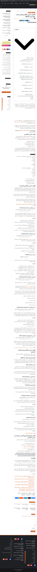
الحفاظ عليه (33, 107)
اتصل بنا (16, 0)
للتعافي (26, 444)
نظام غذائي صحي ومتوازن (27, 446)
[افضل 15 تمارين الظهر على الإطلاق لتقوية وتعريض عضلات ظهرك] (24, 505)
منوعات (9, 99)
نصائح (9, 98)
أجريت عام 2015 (28, 286)
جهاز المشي (26, 386)
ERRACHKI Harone (32, 18)
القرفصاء (21, 312)
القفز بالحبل (33, 213)
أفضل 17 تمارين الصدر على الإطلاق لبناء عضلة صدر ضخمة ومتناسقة (24, 156)
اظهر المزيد (6, 35)
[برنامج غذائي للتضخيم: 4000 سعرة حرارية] (17, 505)
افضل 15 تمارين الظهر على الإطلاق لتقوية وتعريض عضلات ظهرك (24, 509)
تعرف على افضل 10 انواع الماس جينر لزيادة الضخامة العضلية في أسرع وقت (32, 509)
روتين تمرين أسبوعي (26, 447)
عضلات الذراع (24, 216)
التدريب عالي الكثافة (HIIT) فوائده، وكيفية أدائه (22, 347)
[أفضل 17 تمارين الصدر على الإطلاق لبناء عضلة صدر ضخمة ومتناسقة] (33, 161)
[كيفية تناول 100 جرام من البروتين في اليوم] (33, 172)
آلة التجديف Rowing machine (27, 91)
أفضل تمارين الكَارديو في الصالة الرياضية (26, 77)
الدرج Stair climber (28, 82)
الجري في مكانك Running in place (26, 69)
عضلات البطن (17, 216)
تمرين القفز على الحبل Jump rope (26, 60)
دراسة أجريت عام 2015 (27, 137)
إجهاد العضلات (30, 287)
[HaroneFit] (32, 5)
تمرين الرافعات (30, 239)
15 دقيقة (18, 230)
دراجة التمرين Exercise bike (27, 85)
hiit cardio (29, 493)
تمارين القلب (32, 494)
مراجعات (9, 108)
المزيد (2, 3)
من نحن (18, 0)
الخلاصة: (31, 98)
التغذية (23, 3)
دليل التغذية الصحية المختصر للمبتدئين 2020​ (7, 552)
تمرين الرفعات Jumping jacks (26, 63)
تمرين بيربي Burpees (28, 66)
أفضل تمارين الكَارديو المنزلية (28, 59)
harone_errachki (6, 45)
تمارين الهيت (22, 494)
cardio (33, 493)
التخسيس (20, 3)
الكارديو (19, 493)
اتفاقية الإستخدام (22, 0)
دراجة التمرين (31, 378)
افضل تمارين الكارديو (23, 493)
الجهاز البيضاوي (28, 359)
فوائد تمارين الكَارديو (29, 57)
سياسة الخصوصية (26, 0)
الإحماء (33, 443)
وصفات (5, 3)
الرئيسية (29, 0)
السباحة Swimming (28, 94)
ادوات (8, 3)
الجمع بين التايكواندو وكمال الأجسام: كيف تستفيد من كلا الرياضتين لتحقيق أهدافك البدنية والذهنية (6, 73)
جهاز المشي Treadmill (28, 88)
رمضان (9, 106)
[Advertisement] (22, 25)
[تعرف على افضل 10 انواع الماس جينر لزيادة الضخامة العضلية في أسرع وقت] (32, 505)
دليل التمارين (27, 3)
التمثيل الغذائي (22, 332)
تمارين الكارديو (33, 12)
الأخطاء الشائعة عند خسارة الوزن (6, 60)
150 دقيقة (23, 120)
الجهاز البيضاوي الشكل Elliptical (26, 79)
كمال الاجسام (11, 3)
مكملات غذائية (16, 3)
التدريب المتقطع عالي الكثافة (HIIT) (26, 76)
